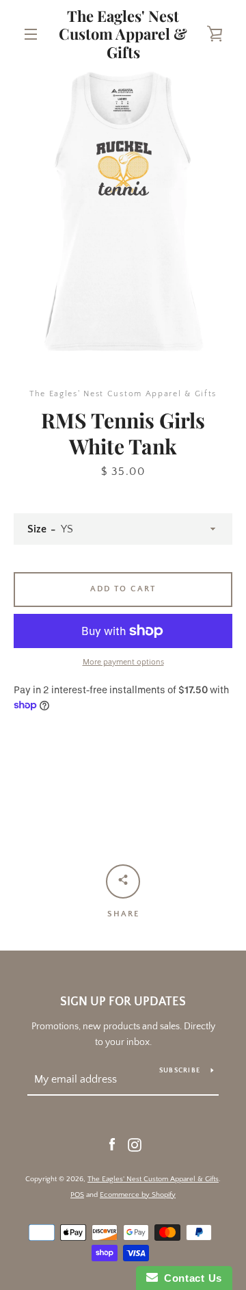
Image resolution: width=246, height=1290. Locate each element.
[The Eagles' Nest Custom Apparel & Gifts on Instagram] (134, 1144)
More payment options (123, 662)
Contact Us (190, 1278)
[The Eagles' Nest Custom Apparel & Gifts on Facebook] (112, 1144)
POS (77, 1195)
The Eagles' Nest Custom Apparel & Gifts (123, 34)
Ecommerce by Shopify (138, 1195)
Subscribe (179, 1070)
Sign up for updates (123, 1002)
